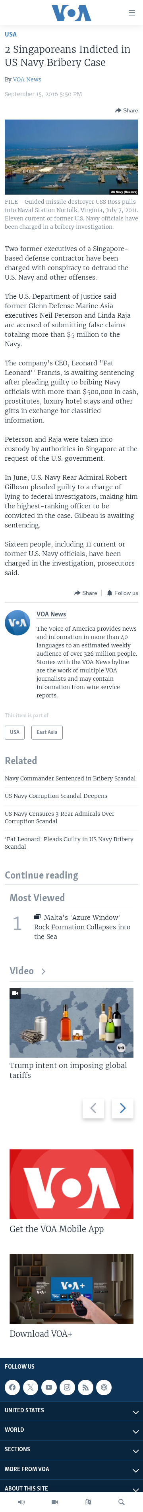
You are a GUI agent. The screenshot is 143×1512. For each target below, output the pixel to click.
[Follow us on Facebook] (12, 1387)
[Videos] (55, 1502)
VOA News (27, 79)
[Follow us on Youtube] (48, 1387)
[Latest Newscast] (21, 1502)
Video (22, 971)
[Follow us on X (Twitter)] (30, 1387)
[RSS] (85, 1387)
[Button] (126, 110)
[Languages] (88, 1502)
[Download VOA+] (71, 1289)
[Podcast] (103, 1387)
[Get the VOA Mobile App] (71, 1184)
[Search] (121, 1502)
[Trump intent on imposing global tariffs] (71, 1023)
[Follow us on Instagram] (67, 1387)
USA (11, 34)
